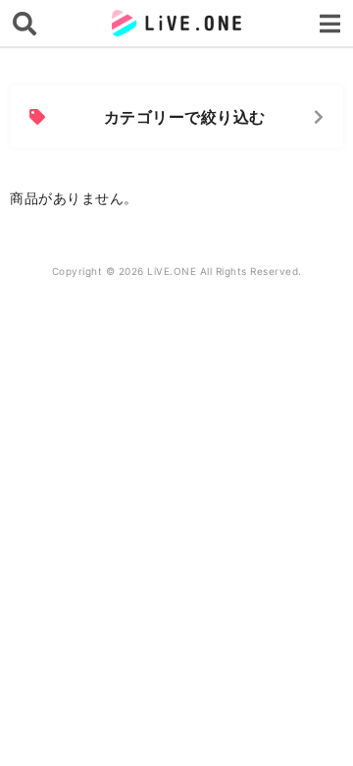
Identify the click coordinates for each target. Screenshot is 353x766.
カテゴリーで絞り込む (185, 117)
